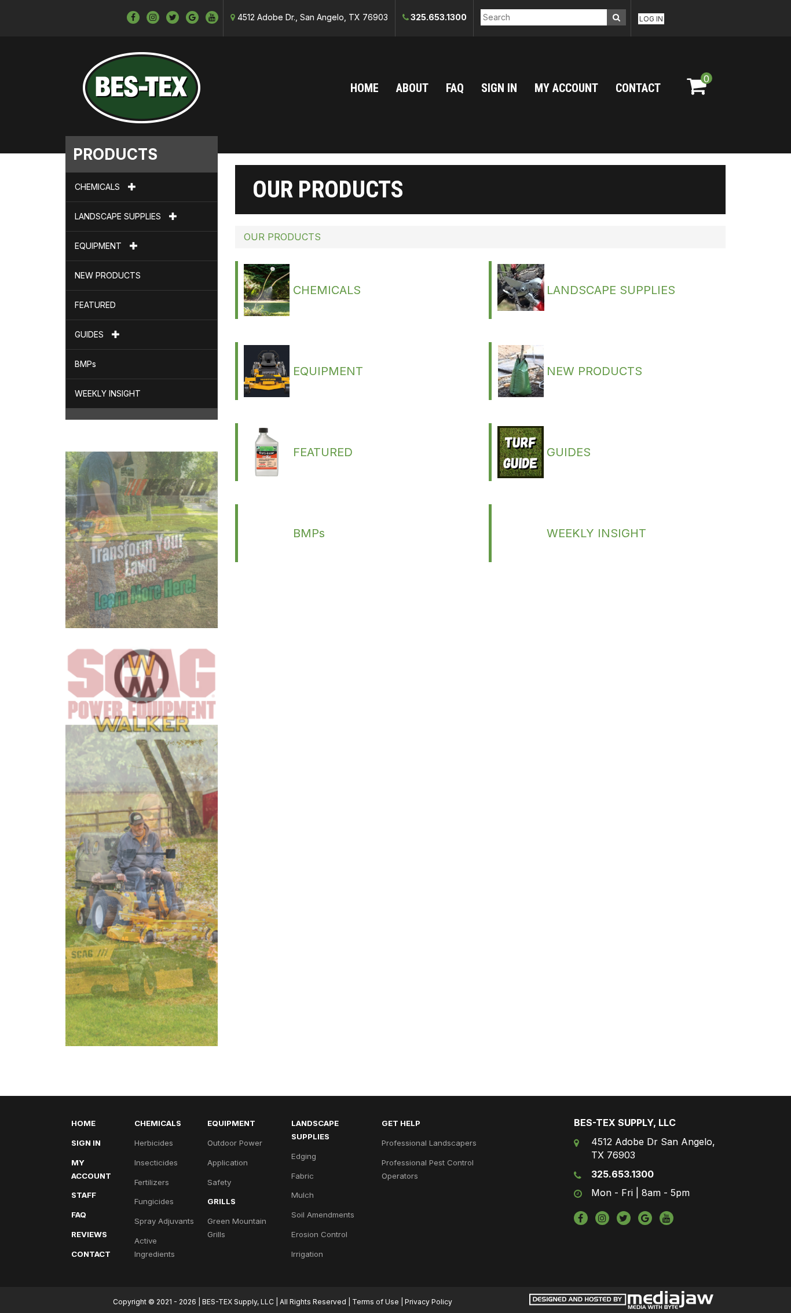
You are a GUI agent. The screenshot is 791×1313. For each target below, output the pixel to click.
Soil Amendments (322, 1214)
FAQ (455, 88)
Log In (651, 18)
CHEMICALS (98, 187)
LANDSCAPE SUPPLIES (119, 216)
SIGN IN (499, 88)
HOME (364, 88)
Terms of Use (375, 1301)
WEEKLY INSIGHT (108, 393)
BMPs (85, 364)
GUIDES (90, 334)
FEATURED (95, 305)
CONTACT (638, 88)
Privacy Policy (428, 1301)
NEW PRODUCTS (108, 275)
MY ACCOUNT (566, 88)
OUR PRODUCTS (282, 237)
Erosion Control (319, 1234)
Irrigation (307, 1254)
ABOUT (412, 88)
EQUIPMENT (99, 246)
